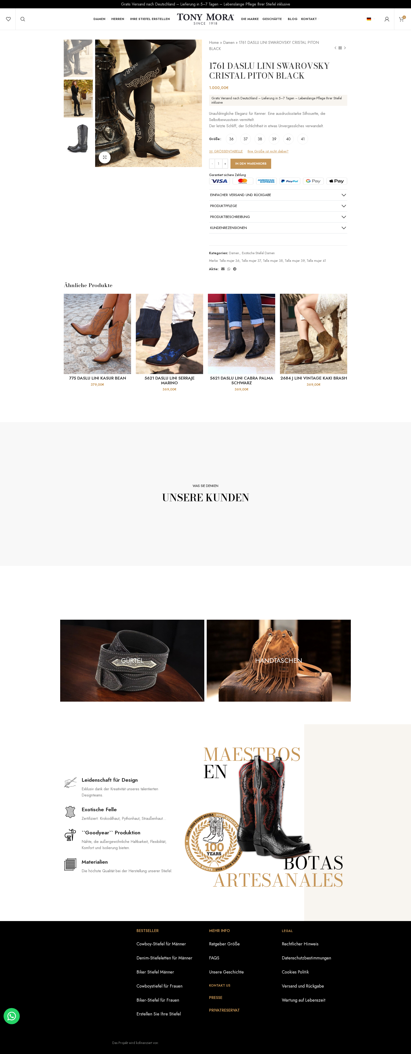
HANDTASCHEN (278, 660)
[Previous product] (335, 48)
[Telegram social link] (235, 269)
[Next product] (344, 48)
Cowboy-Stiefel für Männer (161, 944)
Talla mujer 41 (316, 260)
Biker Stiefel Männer (155, 972)
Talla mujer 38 (273, 260)
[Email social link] (223, 269)
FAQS (214, 958)
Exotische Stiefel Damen (258, 253)
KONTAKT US (219, 985)
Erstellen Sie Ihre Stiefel (159, 1014)
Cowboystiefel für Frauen (159, 986)
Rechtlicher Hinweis (300, 944)
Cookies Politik (295, 972)
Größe (214, 139)
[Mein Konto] (387, 19)
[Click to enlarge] (105, 157)
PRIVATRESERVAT (224, 1010)
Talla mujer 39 (295, 260)
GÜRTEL (132, 660)
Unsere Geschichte (226, 972)
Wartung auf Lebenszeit (303, 1000)
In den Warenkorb (250, 163)
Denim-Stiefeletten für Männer (164, 958)
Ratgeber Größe (224, 944)
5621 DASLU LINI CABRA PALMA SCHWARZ (241, 380)
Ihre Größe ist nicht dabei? (268, 151)
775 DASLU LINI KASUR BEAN (97, 378)
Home (214, 42)
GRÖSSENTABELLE (228, 151)
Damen (229, 42)
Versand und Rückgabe (303, 986)
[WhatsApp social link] (229, 269)
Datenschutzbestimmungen (306, 958)
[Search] (23, 19)
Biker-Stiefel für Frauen (158, 1000)
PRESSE (215, 997)
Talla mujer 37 (251, 260)
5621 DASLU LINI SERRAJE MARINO (170, 380)
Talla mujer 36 (229, 260)
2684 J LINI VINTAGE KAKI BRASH (313, 378)
